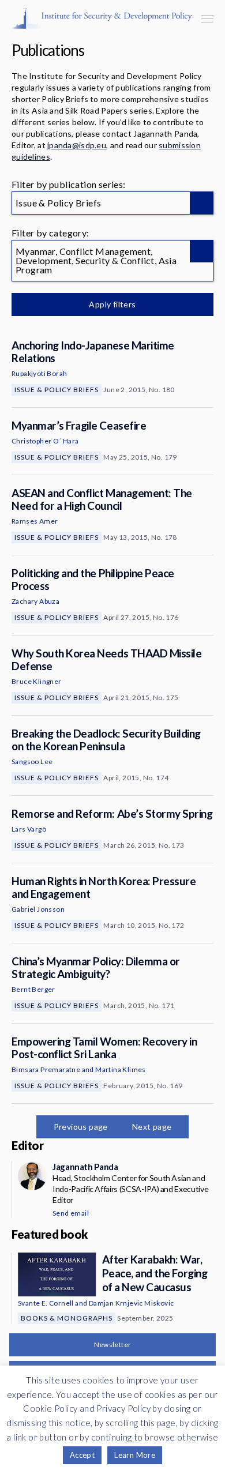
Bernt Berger (33, 989)
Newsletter (113, 1344)
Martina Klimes (120, 1069)
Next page (152, 1126)
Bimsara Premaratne (46, 1069)
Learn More (134, 1455)
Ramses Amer (35, 521)
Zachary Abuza (35, 601)
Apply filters (112, 304)
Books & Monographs (66, 1318)
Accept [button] (82, 1455)
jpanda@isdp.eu (76, 145)
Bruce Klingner (37, 681)
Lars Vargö (29, 829)
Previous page (81, 1126)
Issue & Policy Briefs (56, 389)
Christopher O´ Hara (45, 441)
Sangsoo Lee (32, 761)
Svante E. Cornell (46, 1303)
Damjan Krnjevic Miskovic (131, 1303)
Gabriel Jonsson (38, 909)
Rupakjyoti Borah (39, 373)
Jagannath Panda (85, 1166)
